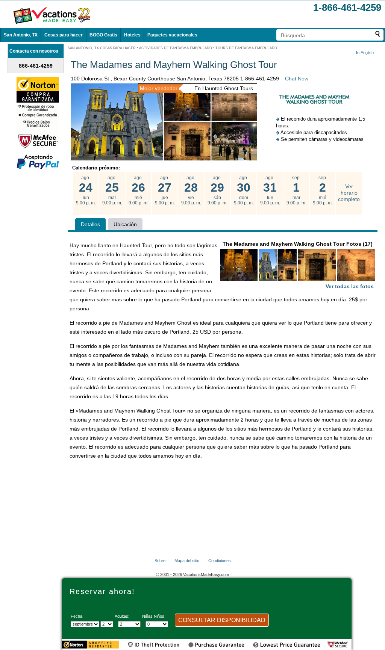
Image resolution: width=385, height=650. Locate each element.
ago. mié (139, 190)
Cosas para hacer (63, 35)
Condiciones (219, 560)
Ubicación (125, 224)
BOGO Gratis (103, 35)
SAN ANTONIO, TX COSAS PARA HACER (102, 48)
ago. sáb (217, 190)
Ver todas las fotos (350, 286)
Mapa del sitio (186, 560)
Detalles (90, 224)
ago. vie (191, 190)
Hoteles (132, 35)
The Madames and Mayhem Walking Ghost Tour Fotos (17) (298, 265)
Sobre (160, 560)
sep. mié (323, 190)
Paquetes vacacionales (172, 35)
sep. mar (296, 190)
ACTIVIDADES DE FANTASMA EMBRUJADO (175, 48)
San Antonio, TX (21, 35)
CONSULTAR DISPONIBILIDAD (221, 620)
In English (365, 52)
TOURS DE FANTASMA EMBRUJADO (246, 48)
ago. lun (86, 190)
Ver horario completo (349, 192)
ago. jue (165, 190)
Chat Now (296, 79)
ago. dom (244, 190)
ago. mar (112, 190)
